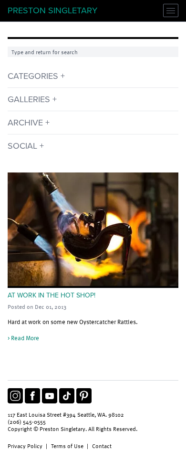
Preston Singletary (52, 10)
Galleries (29, 99)
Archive (25, 122)
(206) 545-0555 (27, 421)
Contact (102, 445)
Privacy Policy (25, 445)
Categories (33, 76)
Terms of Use (67, 445)
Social (22, 146)
